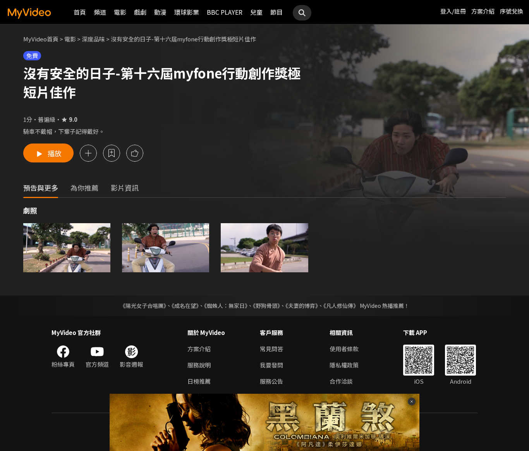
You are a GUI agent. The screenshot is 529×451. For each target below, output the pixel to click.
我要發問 (271, 365)
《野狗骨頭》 (266, 305)
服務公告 (271, 381)
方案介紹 (483, 11)
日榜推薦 (199, 381)
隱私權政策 (344, 365)
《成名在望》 (185, 305)
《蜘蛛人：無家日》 (225, 305)
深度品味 (93, 39)
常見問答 (271, 349)
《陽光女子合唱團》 (143, 305)
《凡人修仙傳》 (341, 305)
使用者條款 (344, 349)
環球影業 (186, 12)
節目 (276, 12)
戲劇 (140, 12)
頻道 (100, 12)
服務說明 (199, 365)
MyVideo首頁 (40, 39)
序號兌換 (511, 11)
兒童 (256, 12)
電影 (120, 12)
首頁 (80, 12)
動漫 (160, 12)
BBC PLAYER (224, 12)
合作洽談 (341, 381)
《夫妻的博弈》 (301, 305)
